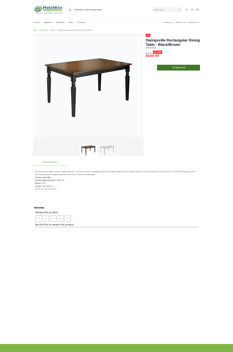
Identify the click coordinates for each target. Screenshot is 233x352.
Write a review (167, 48)
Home (35, 30)
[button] (40, 140)
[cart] (197, 9)
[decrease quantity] (154, 69)
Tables (53, 30)
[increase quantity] (154, 66)
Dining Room (43, 30)
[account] (192, 9)
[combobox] (167, 9)
